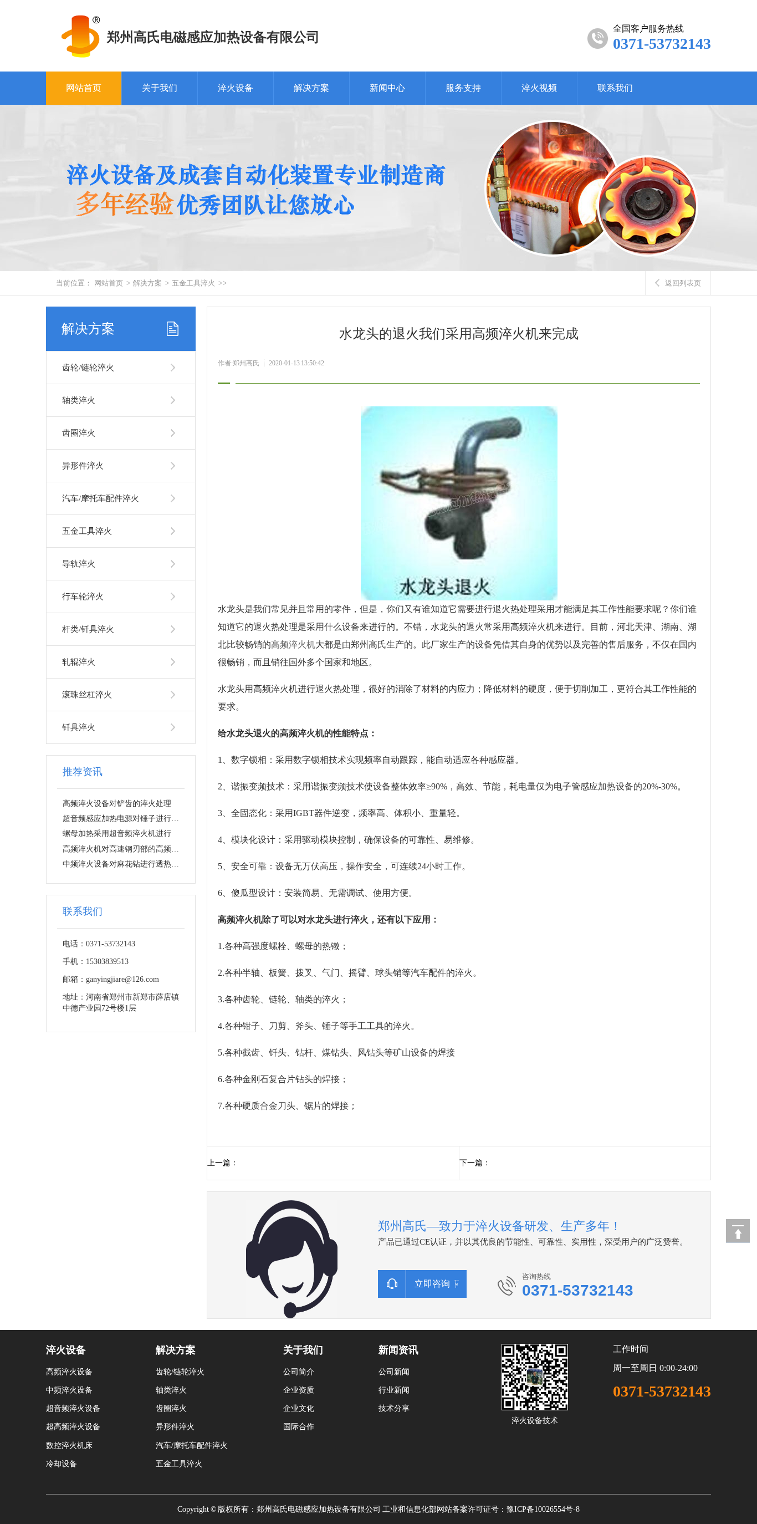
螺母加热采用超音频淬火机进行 (117, 833)
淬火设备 (235, 88)
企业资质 (298, 1390)
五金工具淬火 (193, 283)
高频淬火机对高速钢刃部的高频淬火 (125, 849)
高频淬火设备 (69, 1372)
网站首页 (83, 88)
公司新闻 (394, 1372)
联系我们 (615, 88)
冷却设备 (61, 1464)
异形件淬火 (83, 465)
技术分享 (394, 1408)
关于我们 (159, 88)
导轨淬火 (78, 563)
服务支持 (463, 88)
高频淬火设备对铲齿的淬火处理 (117, 803)
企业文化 (298, 1408)
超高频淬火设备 (73, 1427)
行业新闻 (394, 1390)
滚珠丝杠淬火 (87, 694)
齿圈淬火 (78, 433)
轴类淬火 (78, 400)
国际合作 (298, 1427)
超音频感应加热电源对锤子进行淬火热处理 (136, 818)
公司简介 (298, 1372)
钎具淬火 (78, 727)
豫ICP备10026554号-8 (543, 1509)
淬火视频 (539, 88)
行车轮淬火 (83, 596)
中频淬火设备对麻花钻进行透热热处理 (129, 864)
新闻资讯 (398, 1349)
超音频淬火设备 (73, 1408)
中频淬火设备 (69, 1390)
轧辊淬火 (78, 661)
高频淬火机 (293, 644)
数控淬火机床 (69, 1445)
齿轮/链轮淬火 (88, 367)
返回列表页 (683, 283)
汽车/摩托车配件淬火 (100, 498)
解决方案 (311, 88)
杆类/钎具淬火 (88, 629)
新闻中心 (387, 88)
